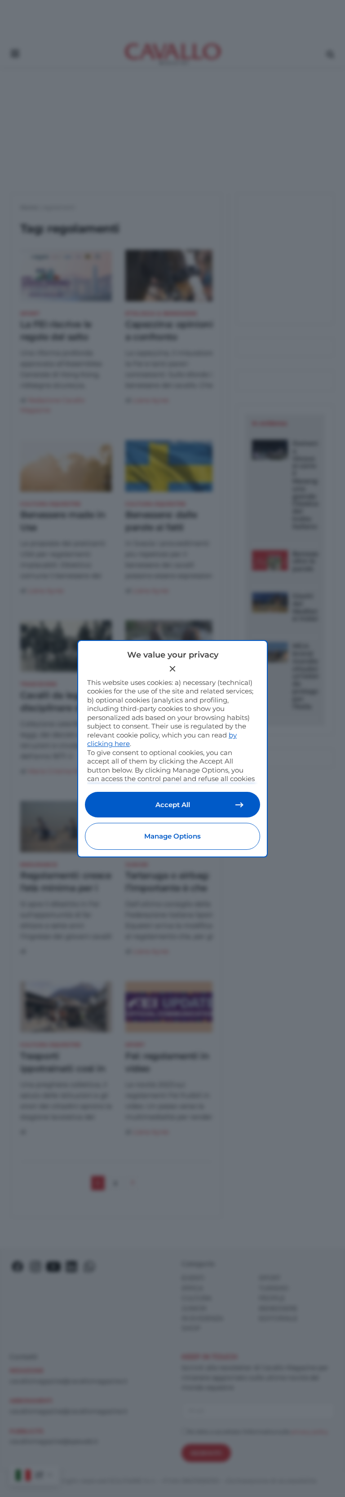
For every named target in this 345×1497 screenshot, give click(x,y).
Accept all (172, 804)
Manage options (172, 836)
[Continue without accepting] (172, 668)
